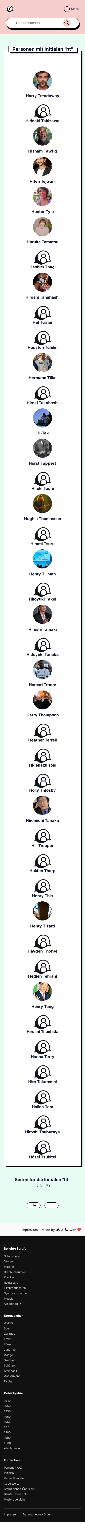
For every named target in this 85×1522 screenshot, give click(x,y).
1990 (7, 1437)
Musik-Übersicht (14, 1499)
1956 (7, 1411)
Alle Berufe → (12, 1303)
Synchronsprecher (16, 1293)
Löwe (7, 1344)
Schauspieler (12, 1256)
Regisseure (11, 1282)
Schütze (9, 1365)
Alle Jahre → (12, 1448)
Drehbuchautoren (15, 1272)
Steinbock (10, 1370)
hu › (51, 1205)
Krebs (7, 1339)
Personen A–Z (13, 1467)
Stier (7, 1328)
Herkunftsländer (14, 1478)
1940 (7, 1400)
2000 (7, 1443)
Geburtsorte (11, 1483)
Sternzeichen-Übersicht (19, 1489)
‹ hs (33, 1205)
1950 (7, 1406)
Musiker (9, 1266)
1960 (7, 1416)
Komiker (9, 1277)
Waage (8, 1355)
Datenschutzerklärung (37, 1514)
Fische (8, 1381)
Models (8, 1298)
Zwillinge (9, 1333)
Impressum (30, 1230)
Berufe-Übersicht (15, 1494)
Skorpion (9, 1360)
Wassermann (12, 1376)
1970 (7, 1427)
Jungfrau (10, 1349)
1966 (7, 1421)
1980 (7, 1432)
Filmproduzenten (15, 1287)
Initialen (9, 1473)
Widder (8, 1323)
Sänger (8, 1261)
